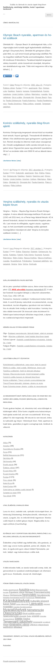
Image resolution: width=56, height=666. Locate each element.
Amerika (6, 446)
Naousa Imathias (30, 258)
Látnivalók (36, 603)
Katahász (11, 91)
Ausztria (24, 589)
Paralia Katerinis (38, 182)
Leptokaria (7, 94)
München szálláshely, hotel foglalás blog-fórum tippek (29, 336)
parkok (38, 614)
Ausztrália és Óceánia (11, 449)
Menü (49, 15)
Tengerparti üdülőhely (41, 261)
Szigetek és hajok (10, 493)
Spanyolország (11, 616)
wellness (8, 627)
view (18, 161)
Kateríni (19, 91)
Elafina (41, 173)
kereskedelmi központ (18, 598)
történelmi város (19, 624)
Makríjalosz (36, 94)
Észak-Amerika (9, 474)
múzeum (46, 604)
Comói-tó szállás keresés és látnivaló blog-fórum (21, 377)
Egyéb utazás (8, 465)
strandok (38, 104)
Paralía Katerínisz (29, 101)
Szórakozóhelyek (8, 619)
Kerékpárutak (30, 597)
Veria (20, 264)
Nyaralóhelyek (16, 261)
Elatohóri (34, 252)
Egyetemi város (16, 592)
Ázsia (5, 452)
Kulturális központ (39, 601)
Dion (40, 88)
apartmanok (33, 88)
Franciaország (42, 592)
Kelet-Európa (8, 486)
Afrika (5, 443)
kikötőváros (40, 597)
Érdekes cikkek (9, 88)
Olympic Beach (41, 97)
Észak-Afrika (8, 471)
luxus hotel (9, 603)
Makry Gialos (18, 258)
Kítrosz (47, 176)
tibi (11, 170)
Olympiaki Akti (28, 97)
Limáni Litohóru (17, 94)
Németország (35, 610)
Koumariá (38, 255)
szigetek (35, 616)
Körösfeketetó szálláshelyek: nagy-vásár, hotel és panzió (24, 365)
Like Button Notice (9, 161)
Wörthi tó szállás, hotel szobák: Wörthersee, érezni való (24, 368)
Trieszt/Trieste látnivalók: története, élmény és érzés (23, 383)
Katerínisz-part (38, 176)
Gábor (12, 85)
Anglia (5, 590)
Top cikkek (7, 496)
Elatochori (26, 252)
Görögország (12, 176)
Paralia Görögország (13, 101)
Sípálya (26, 619)
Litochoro (25, 179)
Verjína (25, 264)
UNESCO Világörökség (39, 625)
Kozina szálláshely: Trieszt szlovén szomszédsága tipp (24, 380)
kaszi (12, 248)
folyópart (29, 592)
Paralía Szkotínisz (15, 104)
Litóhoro (27, 94)
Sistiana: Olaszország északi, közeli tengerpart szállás (24, 374)
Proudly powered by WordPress (14, 661)
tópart (6, 624)
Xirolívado (33, 264)
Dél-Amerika (7, 461)
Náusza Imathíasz (45, 258)
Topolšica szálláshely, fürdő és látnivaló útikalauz (21, 371)
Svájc (29, 616)
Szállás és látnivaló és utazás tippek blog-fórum (28, 5)
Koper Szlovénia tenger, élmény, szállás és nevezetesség (25, 386)
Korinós (46, 91)
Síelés (19, 618)
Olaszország (12, 613)
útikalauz (17, 627)
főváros (6, 595)
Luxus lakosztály (22, 604)
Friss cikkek (7, 480)
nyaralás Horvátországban (22, 607)
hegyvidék (29, 594)
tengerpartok (37, 622)
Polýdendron (27, 261)
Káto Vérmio (29, 255)
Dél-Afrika (7, 458)
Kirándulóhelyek (36, 91)
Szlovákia (43, 616)
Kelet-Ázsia (7, 483)
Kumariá (46, 255)
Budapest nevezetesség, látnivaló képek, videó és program (30, 333)
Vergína (14, 264)
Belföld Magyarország (11, 455)
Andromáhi (20, 173)
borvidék (6, 592)
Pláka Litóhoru (28, 104)
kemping (26, 91)
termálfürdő (46, 622)
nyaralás (44, 94)
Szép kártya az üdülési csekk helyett (17, 490)
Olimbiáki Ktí (14, 182)
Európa (18, 88)
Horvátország (43, 595)
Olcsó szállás (17, 97)
